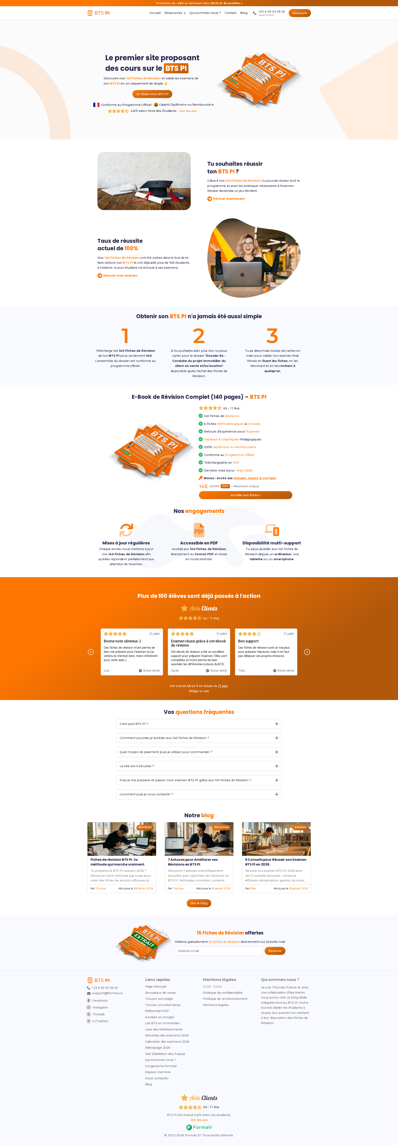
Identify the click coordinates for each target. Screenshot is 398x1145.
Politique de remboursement (225, 999)
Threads (98, 1014)
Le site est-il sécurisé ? (137, 766)
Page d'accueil (155, 986)
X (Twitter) (100, 1021)
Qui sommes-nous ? (160, 1060)
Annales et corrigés (159, 1017)
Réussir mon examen (120, 275)
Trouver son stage (159, 999)
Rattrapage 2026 (157, 1047)
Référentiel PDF (157, 1011)
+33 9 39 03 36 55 (104, 988)
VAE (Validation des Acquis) (165, 1054)
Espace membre (158, 1072)
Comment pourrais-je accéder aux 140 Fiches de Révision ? (164, 738)
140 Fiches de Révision (143, 78)
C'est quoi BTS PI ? (134, 724)
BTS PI (115, 83)
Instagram (100, 1007)
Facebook (100, 1000)
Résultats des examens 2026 (167, 1035)
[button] (91, 652)
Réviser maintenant (229, 199)
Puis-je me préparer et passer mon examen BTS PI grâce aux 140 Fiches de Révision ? (185, 780)
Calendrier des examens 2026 (167, 1041)
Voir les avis (188, 111)
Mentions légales (216, 1005)
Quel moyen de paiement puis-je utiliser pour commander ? (166, 752)
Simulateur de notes (160, 993)
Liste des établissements (164, 1029)
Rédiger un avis (199, 691)
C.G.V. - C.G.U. (212, 986)
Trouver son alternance (163, 1005)
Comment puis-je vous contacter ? (146, 794)
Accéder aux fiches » (246, 495)
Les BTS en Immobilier (162, 1023)
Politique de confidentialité (223, 993)
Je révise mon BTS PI (152, 94)
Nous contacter (157, 1078)
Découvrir (299, 13)
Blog (148, 1084)
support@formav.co (107, 993)
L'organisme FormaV (161, 1066)
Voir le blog (199, 903)
